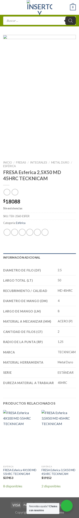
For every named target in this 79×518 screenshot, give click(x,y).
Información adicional (21, 257)
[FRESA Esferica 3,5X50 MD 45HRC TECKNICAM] (59, 436)
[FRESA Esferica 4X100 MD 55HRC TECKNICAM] (20, 436)
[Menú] (5, 7)
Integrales (38, 162)
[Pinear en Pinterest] (37, 232)
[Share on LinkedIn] (45, 232)
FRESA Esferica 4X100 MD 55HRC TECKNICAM (19, 472)
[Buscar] (70, 20)
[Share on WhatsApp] (7, 232)
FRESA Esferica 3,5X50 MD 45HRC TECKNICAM (58, 472)
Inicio (7, 162)
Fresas (21, 162)
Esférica (9, 166)
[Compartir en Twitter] (22, 232)
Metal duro (60, 162)
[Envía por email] (29, 232)
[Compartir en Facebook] (14, 232)
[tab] (39, 257)
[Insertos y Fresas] (40, 7)
